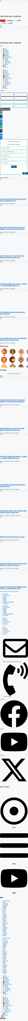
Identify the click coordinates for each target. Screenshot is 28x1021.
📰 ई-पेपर (5, 67)
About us (5, 619)
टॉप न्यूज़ (5, 596)
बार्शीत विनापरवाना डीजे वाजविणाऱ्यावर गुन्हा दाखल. (12, 537)
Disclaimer (5, 620)
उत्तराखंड (5, 906)
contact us (5, 623)
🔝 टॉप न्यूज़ (6, 50)
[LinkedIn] (14, 121)
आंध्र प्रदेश (5, 903)
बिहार (4, 925)
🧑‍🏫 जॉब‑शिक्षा (6, 55)
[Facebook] (14, 114)
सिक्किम (4, 934)
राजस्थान (5, 933)
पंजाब (4, 922)
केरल (4, 910)
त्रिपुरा (4, 919)
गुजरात (4, 911)
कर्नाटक (4, 909)
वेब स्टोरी (18, 20)
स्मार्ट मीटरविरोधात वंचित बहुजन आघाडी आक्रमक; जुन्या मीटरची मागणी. (12, 313)
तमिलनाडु (5, 917)
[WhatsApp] (14, 112)
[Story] (14, 824)
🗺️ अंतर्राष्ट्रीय (6, 53)
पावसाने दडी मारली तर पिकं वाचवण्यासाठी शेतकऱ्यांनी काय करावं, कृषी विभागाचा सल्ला (13, 200)
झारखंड (4, 915)
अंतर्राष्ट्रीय (5, 594)
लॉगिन (10, 23)
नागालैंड (4, 921)
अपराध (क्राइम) (6, 595)
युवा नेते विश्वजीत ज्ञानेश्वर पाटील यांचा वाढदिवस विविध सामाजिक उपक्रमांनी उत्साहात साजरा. (13, 339)
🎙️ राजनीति (5, 60)
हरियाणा (4, 935)
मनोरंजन (5, 599)
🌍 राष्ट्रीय (5, 51)
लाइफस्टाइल (5, 603)
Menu (14, 863)
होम (2, 20)
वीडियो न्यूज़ (10, 20)
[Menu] (14, 861)
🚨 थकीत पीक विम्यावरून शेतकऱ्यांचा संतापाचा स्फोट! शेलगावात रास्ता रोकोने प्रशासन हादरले (13, 564)
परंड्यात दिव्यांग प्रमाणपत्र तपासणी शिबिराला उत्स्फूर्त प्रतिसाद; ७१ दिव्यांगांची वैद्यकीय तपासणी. (13, 587)
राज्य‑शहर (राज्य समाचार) (8, 602)
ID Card (5, 624)
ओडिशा (4, 907)
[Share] (14, 124)
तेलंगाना (4, 918)
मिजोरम (4, 930)
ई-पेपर (3, 23)
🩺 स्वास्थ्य (5, 64)
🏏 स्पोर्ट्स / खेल (6, 63)
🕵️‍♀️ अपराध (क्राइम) (7, 57)
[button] (14, 94)
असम (4, 902)
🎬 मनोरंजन (5, 54)
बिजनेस (4, 598)
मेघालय (4, 931)
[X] (14, 116)
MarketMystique (5, 795)
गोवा (4, 913)
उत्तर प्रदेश (5, 904)
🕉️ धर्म (4, 65)
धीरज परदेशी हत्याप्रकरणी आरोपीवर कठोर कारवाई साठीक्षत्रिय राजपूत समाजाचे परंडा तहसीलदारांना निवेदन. (12, 228)
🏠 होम (4, 48)
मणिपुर (4, 926)
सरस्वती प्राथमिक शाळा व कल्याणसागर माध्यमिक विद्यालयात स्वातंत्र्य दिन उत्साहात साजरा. (12, 256)
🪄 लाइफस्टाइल (6, 61)
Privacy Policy (6, 622)
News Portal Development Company (10, 793)
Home (4, 617)
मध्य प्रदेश (5, 927)
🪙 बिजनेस (5, 58)
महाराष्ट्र (5, 929)
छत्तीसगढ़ (5, 914)
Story (14, 827)
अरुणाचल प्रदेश (6, 900)
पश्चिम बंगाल (5, 923)
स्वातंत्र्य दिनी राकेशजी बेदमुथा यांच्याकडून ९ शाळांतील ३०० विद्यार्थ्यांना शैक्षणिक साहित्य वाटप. (13, 284)
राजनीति (5, 600)
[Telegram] (14, 119)
